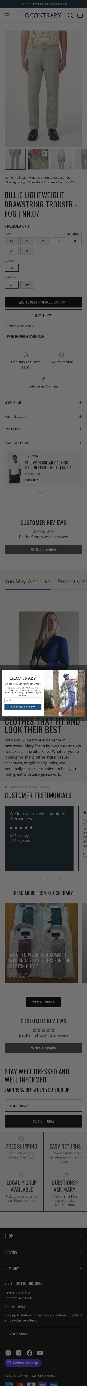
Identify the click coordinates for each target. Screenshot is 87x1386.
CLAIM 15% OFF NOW (23, 707)
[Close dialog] (82, 672)
